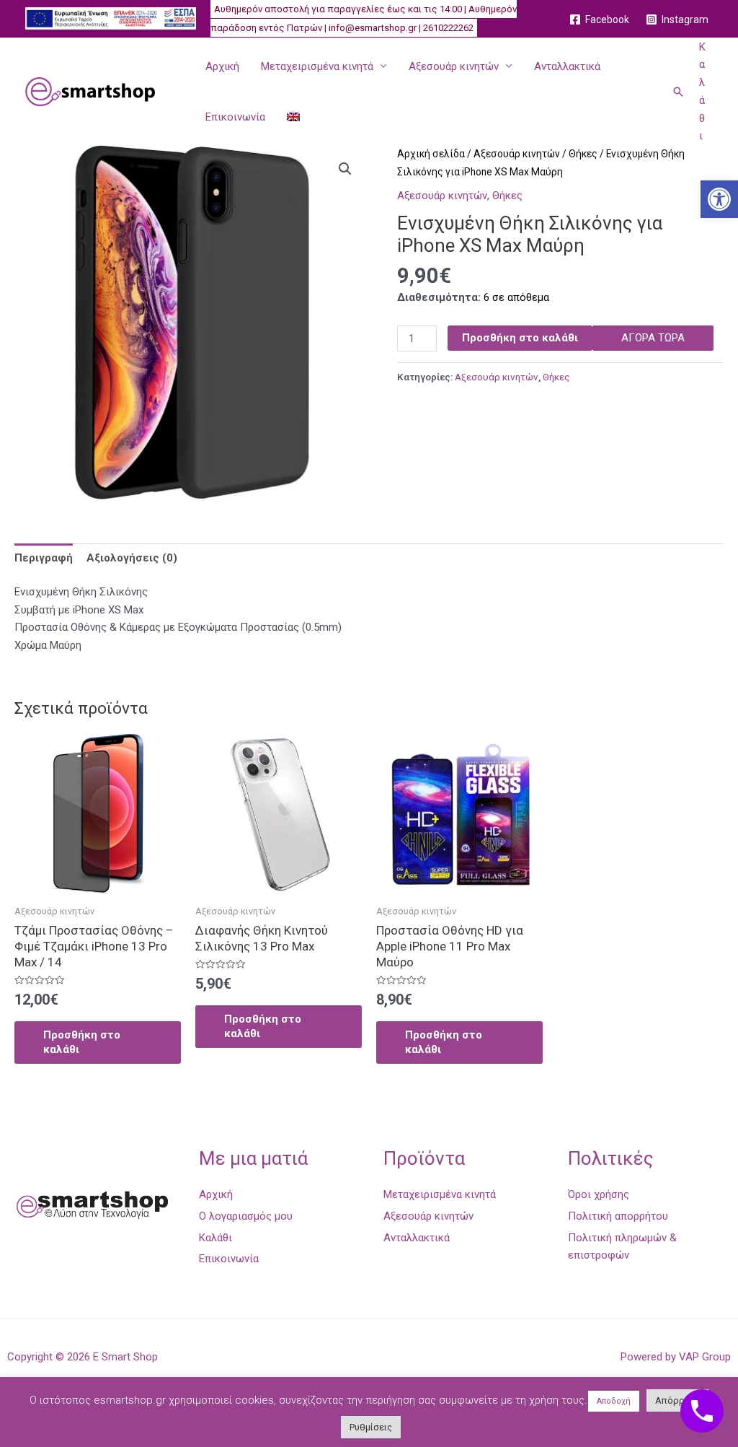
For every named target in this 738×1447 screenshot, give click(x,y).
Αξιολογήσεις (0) (131, 557)
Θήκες (583, 153)
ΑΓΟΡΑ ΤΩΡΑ (653, 337)
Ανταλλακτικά (567, 66)
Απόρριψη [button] (677, 1400)
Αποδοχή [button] (614, 1401)
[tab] (43, 557)
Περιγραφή (43, 557)
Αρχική (222, 66)
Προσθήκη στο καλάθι (520, 337)
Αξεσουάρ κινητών (454, 66)
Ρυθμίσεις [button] (371, 1427)
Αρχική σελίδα (431, 153)
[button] (719, 199)
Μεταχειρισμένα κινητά (317, 66)
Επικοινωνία (235, 116)
